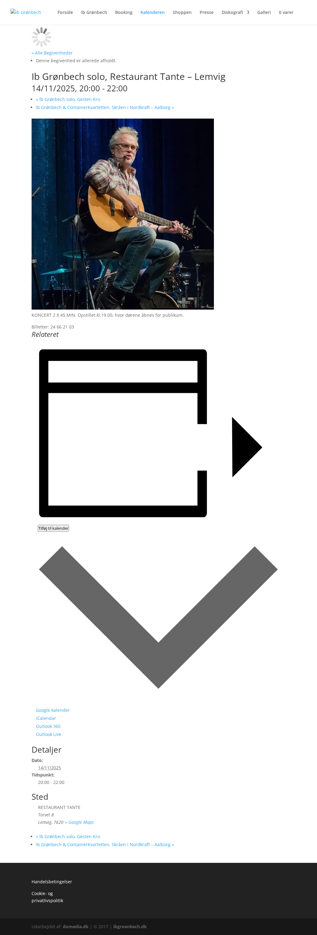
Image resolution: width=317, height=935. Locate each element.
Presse (207, 12)
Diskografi (232, 12)
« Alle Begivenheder (52, 53)
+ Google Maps (79, 822)
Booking (123, 12)
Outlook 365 (48, 726)
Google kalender (53, 710)
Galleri (264, 12)
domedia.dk (76, 926)
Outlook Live (48, 734)
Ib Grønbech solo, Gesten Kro (68, 99)
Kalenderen (153, 12)
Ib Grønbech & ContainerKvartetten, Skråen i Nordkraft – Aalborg (105, 107)
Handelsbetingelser (52, 882)
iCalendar (46, 718)
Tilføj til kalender (53, 528)
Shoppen (182, 12)
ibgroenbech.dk (130, 926)
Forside (65, 12)
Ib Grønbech (94, 12)
